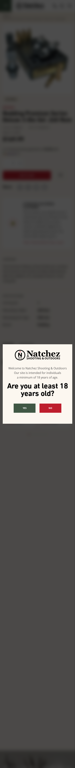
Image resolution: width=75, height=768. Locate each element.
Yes (25, 408)
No (50, 408)
